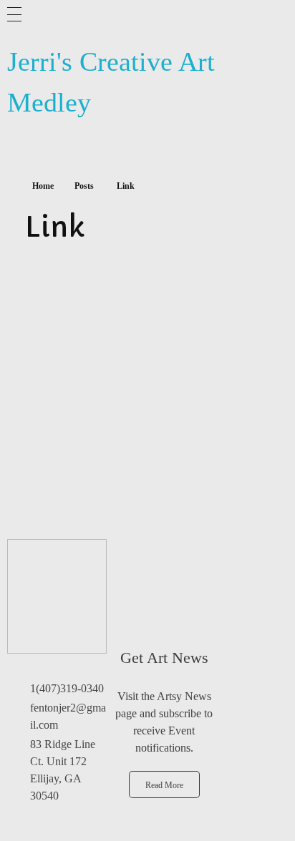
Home (43, 186)
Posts (84, 186)
